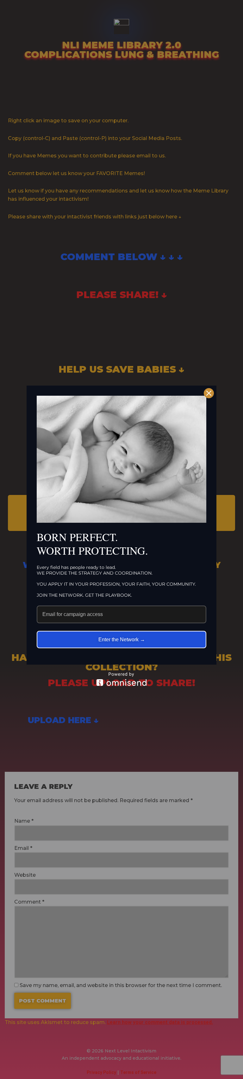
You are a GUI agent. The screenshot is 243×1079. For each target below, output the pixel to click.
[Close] (208, 393)
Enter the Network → (121, 639)
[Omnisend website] (121, 679)
